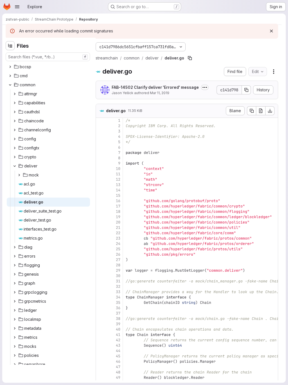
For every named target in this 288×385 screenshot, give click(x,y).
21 (118, 227)
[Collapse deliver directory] (14, 166)
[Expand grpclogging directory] (14, 292)
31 (118, 281)
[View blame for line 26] (100, 254)
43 (118, 345)
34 (118, 297)
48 (118, 372)
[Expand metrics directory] (14, 337)
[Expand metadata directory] (14, 328)
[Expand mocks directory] (14, 346)
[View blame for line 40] (100, 329)
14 (118, 190)
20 (118, 222)
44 (118, 350)
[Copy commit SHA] (246, 89)
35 (118, 302)
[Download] (270, 110)
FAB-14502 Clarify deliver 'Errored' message (155, 87)
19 (118, 216)
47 (118, 366)
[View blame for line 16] (100, 200)
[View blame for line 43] (100, 345)
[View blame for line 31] (100, 281)
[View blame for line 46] (100, 361)
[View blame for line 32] (100, 286)
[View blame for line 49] (100, 377)
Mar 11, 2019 (159, 93)
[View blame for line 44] (100, 350)
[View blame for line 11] (100, 174)
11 (118, 174)
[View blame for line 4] (100, 136)
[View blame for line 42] (100, 340)
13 (118, 184)
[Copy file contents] (251, 110)
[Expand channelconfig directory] (14, 130)
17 (118, 206)
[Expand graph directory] (14, 283)
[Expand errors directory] (14, 256)
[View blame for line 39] (100, 324)
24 (118, 243)
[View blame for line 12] (100, 179)
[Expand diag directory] (14, 247)
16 (118, 200)
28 (118, 265)
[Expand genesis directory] (14, 274)
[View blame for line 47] (100, 366)
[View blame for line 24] (100, 243)
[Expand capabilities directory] (14, 102)
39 (118, 324)
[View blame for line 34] (100, 297)
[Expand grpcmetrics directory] (14, 301)
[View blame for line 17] (100, 206)
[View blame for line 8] (100, 158)
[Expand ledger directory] (14, 310)
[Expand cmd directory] (10, 75)
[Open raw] (260, 110)
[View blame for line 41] (100, 334)
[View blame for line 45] (100, 356)
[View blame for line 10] (100, 168)
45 (118, 356)
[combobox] (48, 56)
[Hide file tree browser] (10, 45)
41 (118, 334)
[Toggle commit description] (204, 87)
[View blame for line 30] (100, 275)
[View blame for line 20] (100, 222)
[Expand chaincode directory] (14, 121)
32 (118, 286)
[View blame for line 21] (100, 227)
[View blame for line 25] (100, 249)
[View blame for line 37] (100, 313)
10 (118, 168)
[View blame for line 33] (100, 292)
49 (118, 377)
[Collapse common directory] (10, 84)
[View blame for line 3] (100, 131)
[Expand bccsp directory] (10, 66)
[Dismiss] (271, 31)
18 (118, 211)
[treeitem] (48, 66)
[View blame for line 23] (100, 238)
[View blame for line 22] (100, 233)
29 (118, 270)
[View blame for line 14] (100, 190)
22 (118, 233)
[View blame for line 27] (100, 259)
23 (118, 238)
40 (118, 329)
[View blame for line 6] (100, 147)
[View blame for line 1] (100, 120)
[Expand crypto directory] (14, 157)
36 (118, 308)
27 (118, 259)
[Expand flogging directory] (14, 265)
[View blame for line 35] (100, 302)
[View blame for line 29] (100, 270)
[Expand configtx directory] (14, 148)
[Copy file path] (189, 58)
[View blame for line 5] (100, 142)
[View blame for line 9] (100, 163)
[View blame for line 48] (100, 372)
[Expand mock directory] (19, 175)
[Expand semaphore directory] (14, 364)
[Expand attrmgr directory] (14, 93)
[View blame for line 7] (100, 152)
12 (118, 179)
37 (118, 313)
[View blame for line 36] (100, 308)
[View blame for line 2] (100, 126)
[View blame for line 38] (100, 318)
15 (118, 195)
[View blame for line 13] (100, 184)
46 (118, 361)
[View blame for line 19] (100, 217)
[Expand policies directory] (14, 355)
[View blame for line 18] (100, 211)
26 (118, 254)
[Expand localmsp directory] (14, 319)
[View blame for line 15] (100, 195)
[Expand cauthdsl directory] (14, 112)
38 (118, 318)
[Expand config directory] (14, 139)
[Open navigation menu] (17, 6)
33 (118, 291)
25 (118, 249)
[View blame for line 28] (100, 265)
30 (118, 275)
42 (118, 340)
